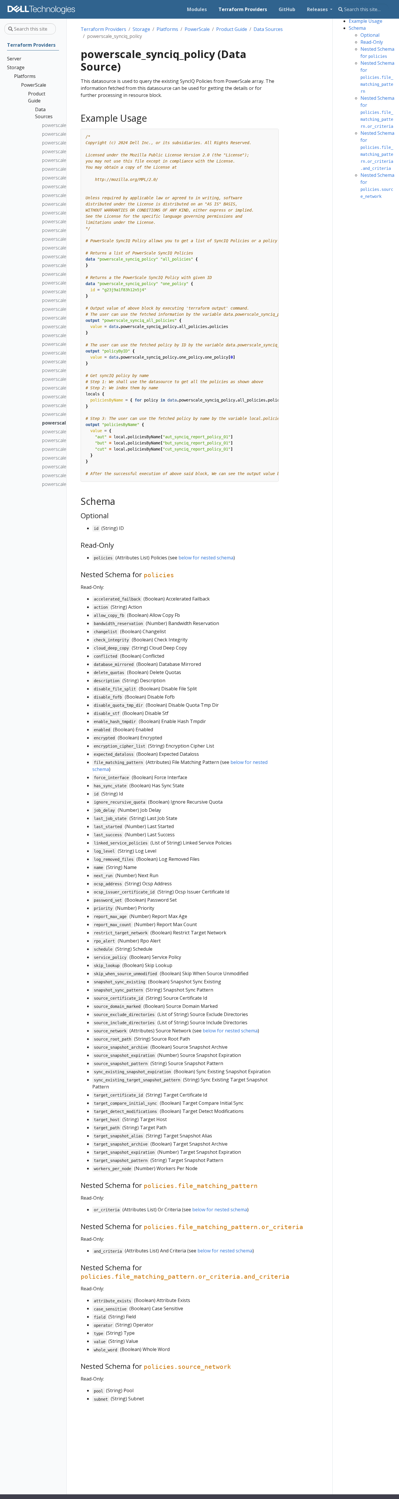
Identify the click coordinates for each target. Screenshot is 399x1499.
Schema (357, 28)
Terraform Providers (103, 29)
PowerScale (197, 29)
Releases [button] (318, 9)
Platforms (167, 29)
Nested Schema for (377, 77)
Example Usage (365, 21)
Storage (141, 29)
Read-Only (371, 42)
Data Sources (268, 29)
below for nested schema (205, 557)
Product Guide (231, 29)
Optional (369, 35)
